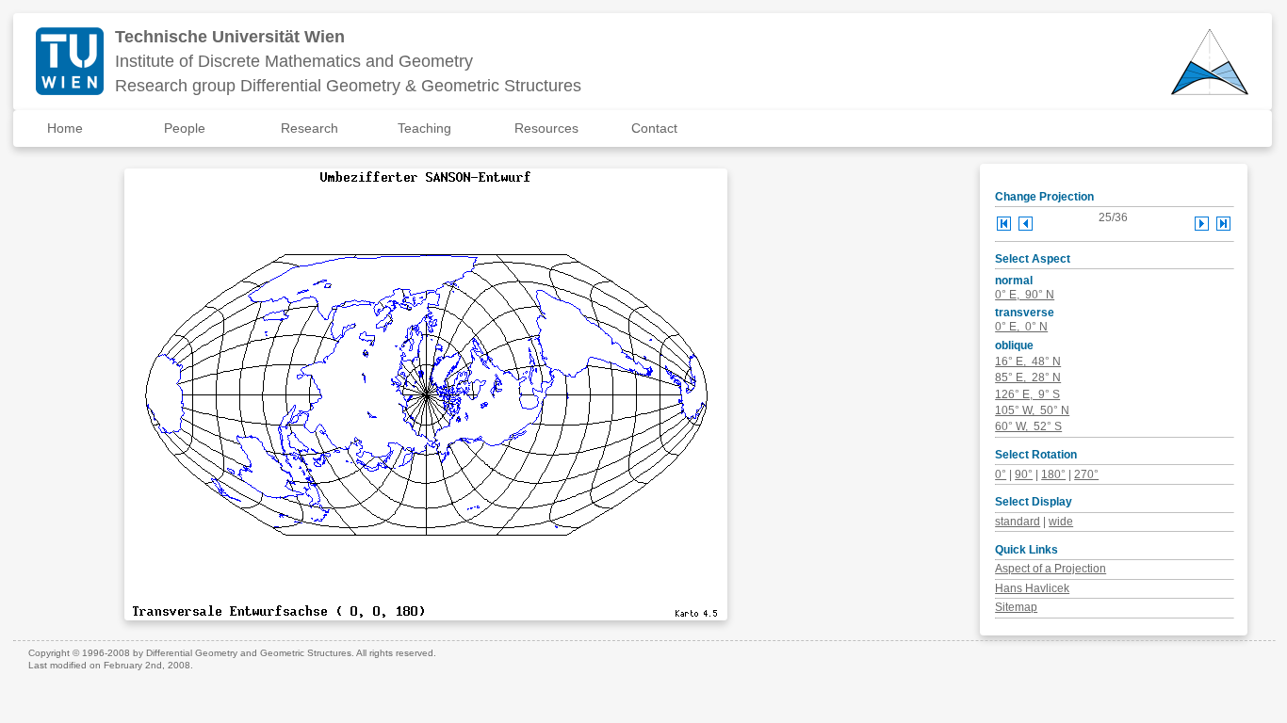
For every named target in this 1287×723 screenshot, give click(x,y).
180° (1053, 474)
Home (65, 128)
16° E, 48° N (1028, 361)
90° (1024, 474)
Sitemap (1016, 607)
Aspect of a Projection (1050, 568)
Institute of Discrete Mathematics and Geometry (294, 61)
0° (1000, 474)
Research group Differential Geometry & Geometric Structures (348, 85)
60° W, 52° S (1028, 426)
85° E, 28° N (1028, 377)
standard (1017, 521)
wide (1061, 521)
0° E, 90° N (1024, 294)
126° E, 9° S (1027, 394)
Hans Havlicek (1032, 588)
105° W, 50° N (1032, 410)
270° (1086, 474)
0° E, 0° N (1021, 326)
